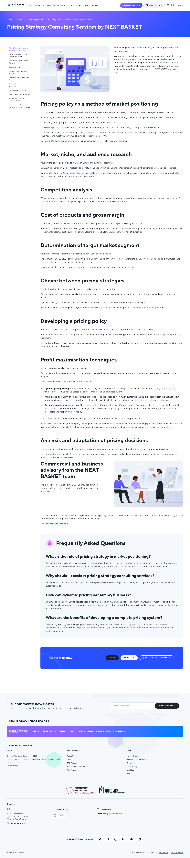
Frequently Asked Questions (138, 759)
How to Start (132, 756)
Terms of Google (177, 852)
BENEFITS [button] (35, 731)
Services (71, 5)
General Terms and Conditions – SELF (22, 756)
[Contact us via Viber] (61, 815)
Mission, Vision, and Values (77, 766)
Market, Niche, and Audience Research (19, 62)
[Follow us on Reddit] (139, 839)
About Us (70, 756)
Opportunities (59, 5)
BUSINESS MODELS (35, 5)
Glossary (130, 763)
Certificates (71, 770)
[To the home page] (16, 5)
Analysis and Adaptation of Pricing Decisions (17, 99)
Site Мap (130, 770)
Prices (48, 5)
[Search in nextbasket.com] (168, 5)
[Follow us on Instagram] (116, 839)
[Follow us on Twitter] (108, 839)
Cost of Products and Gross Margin (18, 72)
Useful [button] (63, 731)
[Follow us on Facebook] (100, 839)
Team (69, 759)
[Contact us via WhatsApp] (55, 815)
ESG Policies (72, 763)
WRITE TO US (129, 657)
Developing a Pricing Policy (18, 90)
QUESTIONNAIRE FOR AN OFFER (156, 657)
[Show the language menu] (173, 5)
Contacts (96, 5)
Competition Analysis (16, 67)
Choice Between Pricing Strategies (17, 85)
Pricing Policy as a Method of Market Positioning (18, 55)
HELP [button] (72, 731)
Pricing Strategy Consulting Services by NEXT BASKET (18, 49)
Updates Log (132, 766)
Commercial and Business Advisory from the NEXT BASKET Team (20, 107)
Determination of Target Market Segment (19, 78)
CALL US (112, 657)
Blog (128, 773)
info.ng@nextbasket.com (112, 813)
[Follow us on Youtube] (131, 839)
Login (180, 5)
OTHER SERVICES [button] (50, 731)
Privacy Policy (12, 765)
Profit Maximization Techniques (19, 94)
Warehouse (84, 5)
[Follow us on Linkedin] (124, 839)
